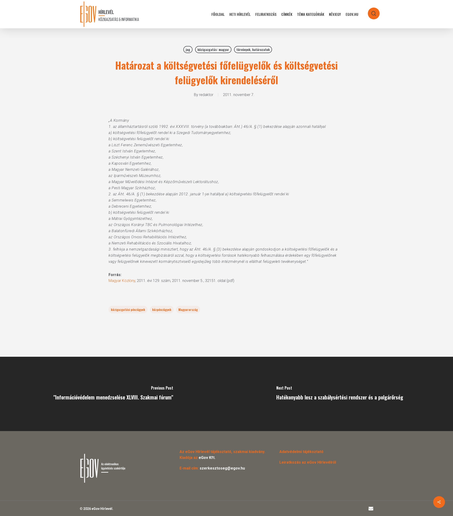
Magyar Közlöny (122, 280)
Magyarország (188, 309)
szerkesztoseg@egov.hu (222, 468)
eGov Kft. (207, 457)
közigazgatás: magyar (213, 49)
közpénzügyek (161, 309)
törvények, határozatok (253, 49)
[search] (370, 11)
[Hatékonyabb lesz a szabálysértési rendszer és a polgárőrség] (339, 394)
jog (188, 49)
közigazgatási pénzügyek (128, 309)
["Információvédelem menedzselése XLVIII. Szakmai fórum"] (113, 394)
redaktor (206, 94)
